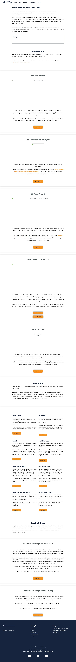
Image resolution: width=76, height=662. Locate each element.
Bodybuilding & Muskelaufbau (59, 630)
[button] (62, 37)
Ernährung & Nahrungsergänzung (60, 628)
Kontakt (39, 2)
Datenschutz (39, 647)
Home (15, 2)
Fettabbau (55, 632)
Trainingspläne (33, 2)
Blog (20, 2)
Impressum (32, 647)
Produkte (25, 2)
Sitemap (44, 647)
